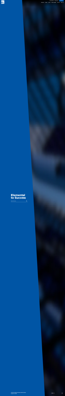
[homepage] (2, 2)
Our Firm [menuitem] (58, 2)
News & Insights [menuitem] (53, 2)
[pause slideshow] (62, 393)
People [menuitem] (46, 2)
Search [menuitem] (62, 2)
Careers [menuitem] (49, 2)
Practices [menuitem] (42, 2)
